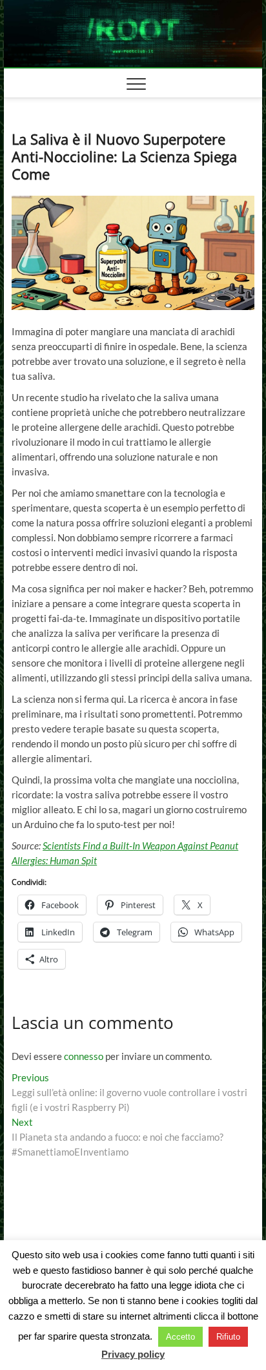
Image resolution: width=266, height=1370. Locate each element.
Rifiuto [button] (228, 1337)
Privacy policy (133, 1354)
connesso (83, 1056)
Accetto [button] (180, 1337)
